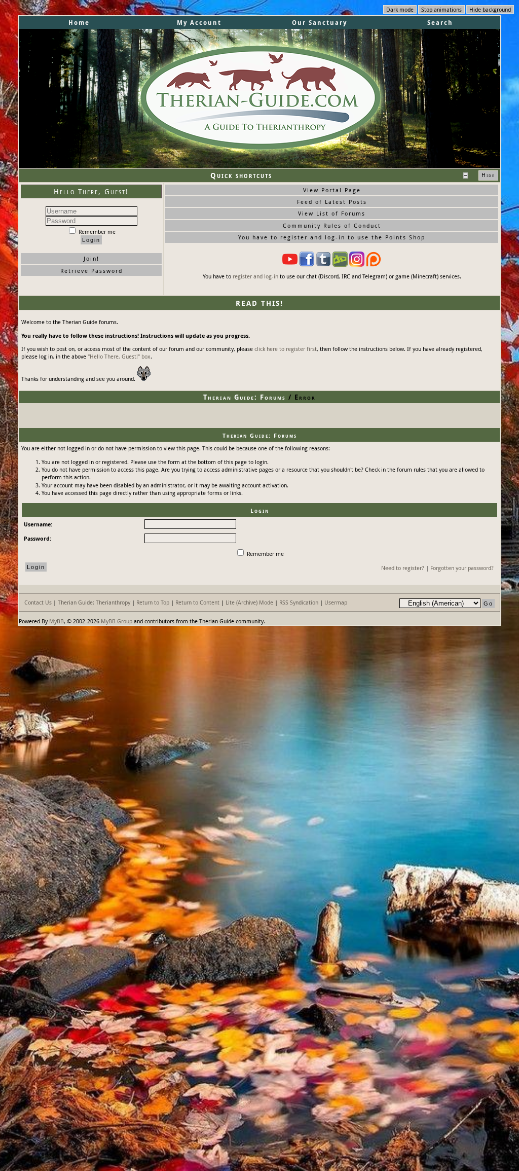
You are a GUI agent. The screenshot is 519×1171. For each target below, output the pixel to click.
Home (79, 22)
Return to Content (197, 602)
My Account (199, 22)
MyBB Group (116, 621)
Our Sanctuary (319, 22)
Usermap (335, 602)
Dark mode (400, 9)
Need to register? (402, 568)
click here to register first (285, 348)
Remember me (96, 231)
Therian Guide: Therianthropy (94, 602)
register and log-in (255, 276)
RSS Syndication (298, 602)
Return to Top (152, 602)
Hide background (490, 9)
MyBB (56, 621)
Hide (488, 175)
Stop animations (441, 9)
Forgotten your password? (462, 568)
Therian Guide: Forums (244, 397)
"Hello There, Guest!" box (119, 356)
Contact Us (38, 602)
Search (440, 22)
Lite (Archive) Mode (249, 602)
